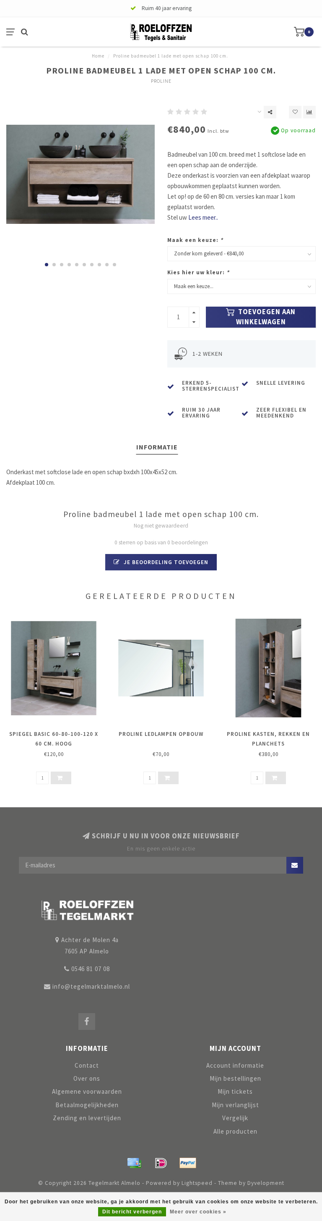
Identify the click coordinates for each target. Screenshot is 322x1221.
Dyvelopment (265, 1183)
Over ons (86, 1078)
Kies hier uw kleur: (198, 272)
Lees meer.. (203, 217)
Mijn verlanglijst (235, 1105)
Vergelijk (235, 1118)
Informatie (157, 447)
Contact (87, 1065)
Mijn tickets (235, 1091)
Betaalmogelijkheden (87, 1105)
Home (98, 56)
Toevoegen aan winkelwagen (266, 316)
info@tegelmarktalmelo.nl (91, 986)
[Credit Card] (134, 1163)
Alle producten (235, 1131)
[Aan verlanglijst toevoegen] (295, 112)
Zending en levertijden (87, 1118)
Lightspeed (197, 1183)
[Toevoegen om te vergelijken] (309, 112)
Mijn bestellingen (235, 1078)
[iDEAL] (161, 1163)
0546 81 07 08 (90, 969)
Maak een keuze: (195, 240)
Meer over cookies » (198, 1212)
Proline (161, 81)
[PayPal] (187, 1163)
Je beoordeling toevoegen (165, 562)
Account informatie (235, 1065)
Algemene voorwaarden (87, 1091)
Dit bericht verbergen (132, 1212)
